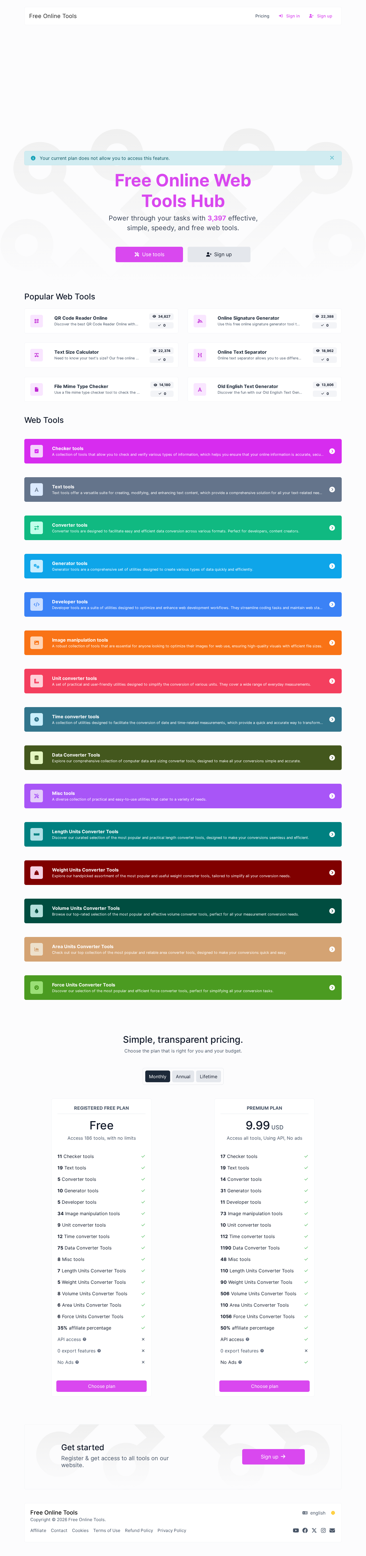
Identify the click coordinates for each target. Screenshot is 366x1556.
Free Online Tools (53, 16)
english (317, 1513)
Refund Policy (139, 1530)
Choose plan (101, 1386)
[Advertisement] (183, 70)
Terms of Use (106, 1530)
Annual (183, 1076)
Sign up (324, 15)
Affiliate (38, 1530)
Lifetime (208, 1076)
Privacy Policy (172, 1530)
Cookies (80, 1530)
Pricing (262, 15)
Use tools (152, 254)
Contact (59, 1530)
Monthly (157, 1076)
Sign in (292, 15)
